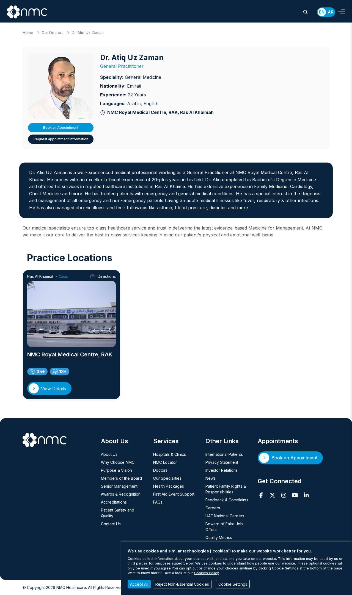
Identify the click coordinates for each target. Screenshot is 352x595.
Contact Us (111, 523)
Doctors (160, 470)
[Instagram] (283, 495)
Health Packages (168, 486)
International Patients (224, 454)
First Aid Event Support (173, 494)
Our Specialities (167, 478)
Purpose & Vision (116, 470)
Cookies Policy (206, 573)
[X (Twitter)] (272, 495)
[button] (305, 12)
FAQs (158, 502)
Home (28, 32)
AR (331, 12)
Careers (212, 507)
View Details (53, 388)
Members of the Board (121, 478)
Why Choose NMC (117, 462)
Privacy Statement (221, 462)
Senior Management (119, 486)
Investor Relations (221, 470)
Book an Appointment (60, 127)
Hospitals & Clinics (169, 454)
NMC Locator (165, 462)
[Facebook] (261, 495)
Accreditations (114, 502)
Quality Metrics (218, 537)
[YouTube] (295, 495)
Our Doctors (53, 32)
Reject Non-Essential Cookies (182, 584)
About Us (109, 454)
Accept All (139, 584)
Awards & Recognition (121, 494)
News (210, 478)
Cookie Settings (232, 584)
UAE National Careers (224, 515)
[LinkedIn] (306, 495)
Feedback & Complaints (226, 500)
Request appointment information (61, 139)
